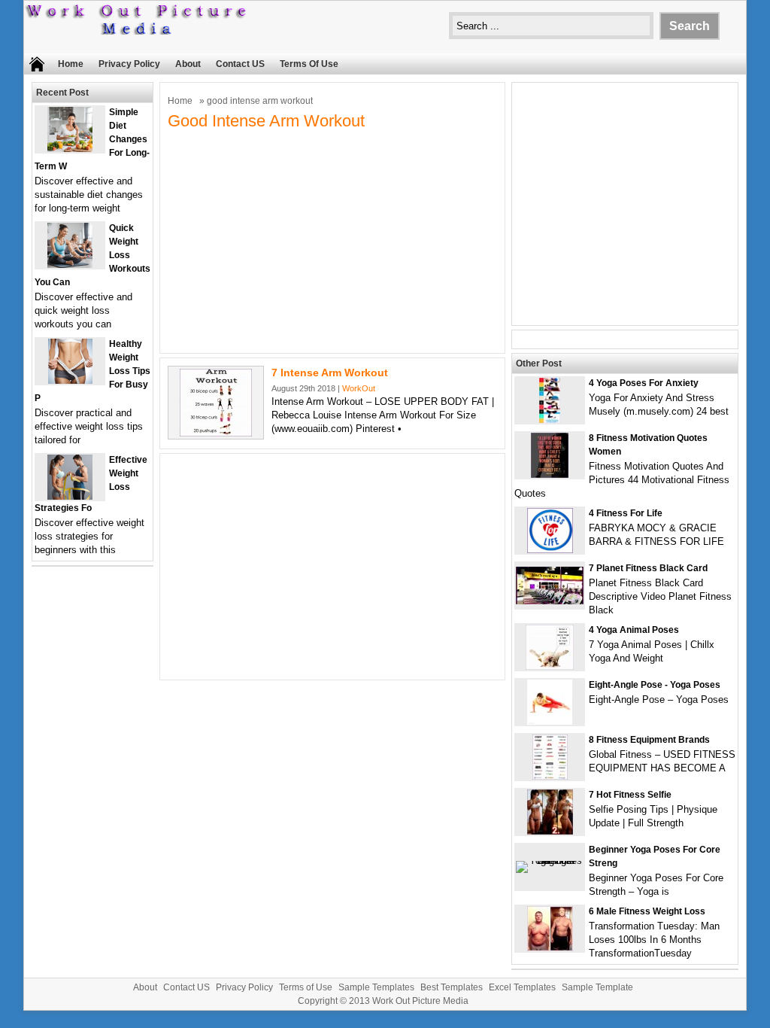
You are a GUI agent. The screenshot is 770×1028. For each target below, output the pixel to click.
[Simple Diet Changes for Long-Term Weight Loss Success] (69, 148)
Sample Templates (376, 987)
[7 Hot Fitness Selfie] (550, 831)
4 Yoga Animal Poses (634, 630)
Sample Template (597, 987)
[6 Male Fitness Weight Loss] (550, 947)
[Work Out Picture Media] (137, 31)
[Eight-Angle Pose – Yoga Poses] (549, 721)
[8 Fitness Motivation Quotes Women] (549, 474)
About (188, 64)
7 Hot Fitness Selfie (630, 794)
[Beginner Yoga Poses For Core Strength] (550, 860)
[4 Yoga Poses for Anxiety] (549, 419)
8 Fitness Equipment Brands (649, 740)
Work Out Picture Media (420, 1001)
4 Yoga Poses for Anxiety (644, 383)
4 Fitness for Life (625, 513)
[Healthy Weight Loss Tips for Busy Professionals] (70, 380)
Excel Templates (522, 987)
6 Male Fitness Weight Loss (647, 911)
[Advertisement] (332, 240)
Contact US (240, 64)
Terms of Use (309, 64)
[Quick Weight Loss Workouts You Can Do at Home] (69, 264)
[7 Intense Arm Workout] (216, 433)
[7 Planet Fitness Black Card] (550, 601)
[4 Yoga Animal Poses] (550, 666)
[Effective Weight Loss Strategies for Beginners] (69, 496)
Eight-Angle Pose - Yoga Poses (654, 685)
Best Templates (451, 987)
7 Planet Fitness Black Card (648, 568)
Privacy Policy (129, 64)
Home (70, 64)
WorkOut (358, 388)
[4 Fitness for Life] (550, 549)
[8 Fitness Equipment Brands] (550, 776)
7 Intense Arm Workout (329, 372)
